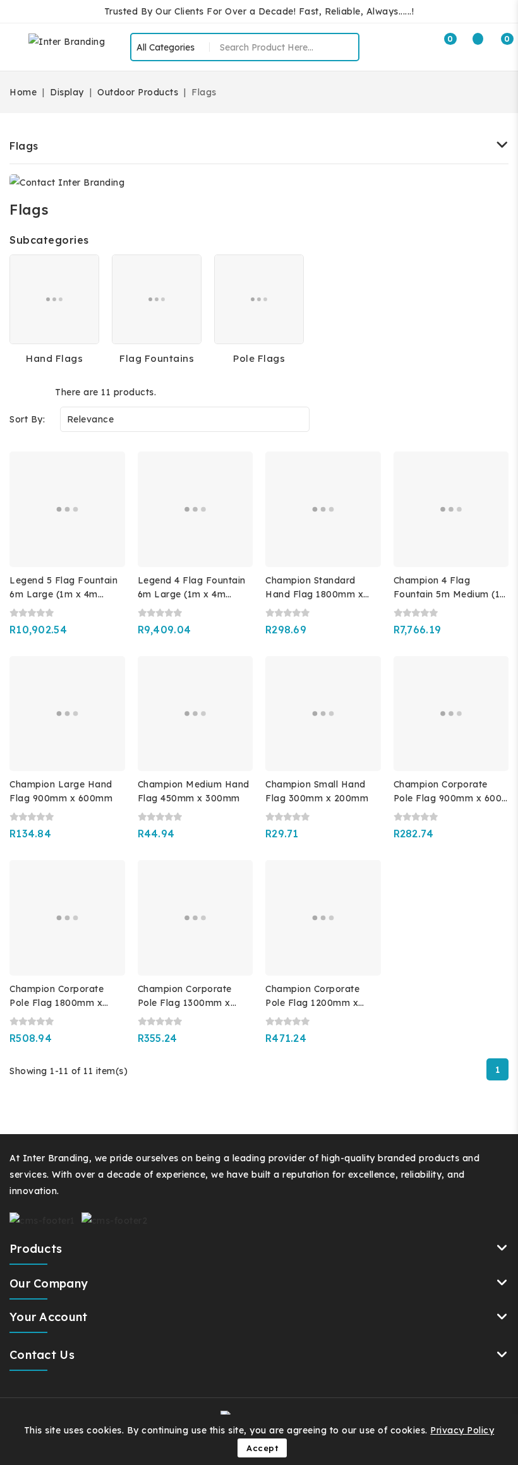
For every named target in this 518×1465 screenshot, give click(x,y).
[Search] (344, 47)
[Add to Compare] (107, 474)
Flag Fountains (156, 358)
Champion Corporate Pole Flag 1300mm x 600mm (185, 1002)
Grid (17, 392)
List (37, 392)
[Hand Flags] (54, 299)
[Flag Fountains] (157, 299)
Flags (24, 146)
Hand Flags (54, 358)
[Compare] (470, 45)
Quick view (106, 501)
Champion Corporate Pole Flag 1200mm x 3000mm (312, 1002)
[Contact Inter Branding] (66, 182)
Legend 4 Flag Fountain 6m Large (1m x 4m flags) (192, 594)
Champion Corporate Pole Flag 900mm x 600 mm (448, 798)
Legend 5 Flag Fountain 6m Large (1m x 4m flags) (63, 594)
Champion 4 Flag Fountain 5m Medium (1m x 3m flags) (451, 594)
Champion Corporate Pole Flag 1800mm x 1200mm (56, 1002)
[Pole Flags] (259, 299)
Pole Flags (259, 358)
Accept (262, 1448)
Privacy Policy (462, 1430)
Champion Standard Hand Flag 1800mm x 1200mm (314, 594)
